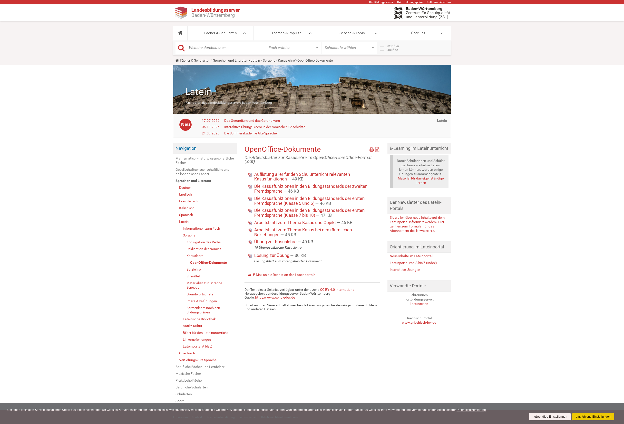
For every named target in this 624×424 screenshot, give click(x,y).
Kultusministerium (439, 2)
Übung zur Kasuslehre (276, 241)
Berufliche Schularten (192, 387)
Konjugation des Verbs (203, 242)
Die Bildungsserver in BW (385, 2)
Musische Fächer (188, 374)
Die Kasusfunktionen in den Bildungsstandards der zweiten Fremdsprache (311, 189)
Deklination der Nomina (204, 249)
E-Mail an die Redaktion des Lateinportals (284, 275)
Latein (255, 60)
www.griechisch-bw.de (419, 322)
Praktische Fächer (189, 380)
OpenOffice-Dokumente (208, 262)
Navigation (186, 148)
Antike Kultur (192, 326)
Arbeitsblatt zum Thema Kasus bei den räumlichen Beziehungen (303, 232)
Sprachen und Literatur (230, 60)
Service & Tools (352, 33)
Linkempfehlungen (197, 339)
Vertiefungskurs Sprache (197, 360)
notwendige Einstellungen (550, 416)
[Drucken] (372, 148)
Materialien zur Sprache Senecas (204, 285)
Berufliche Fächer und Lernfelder (200, 367)
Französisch (188, 201)
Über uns (418, 33)
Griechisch (187, 353)
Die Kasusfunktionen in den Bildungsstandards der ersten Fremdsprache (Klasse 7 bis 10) (309, 213)
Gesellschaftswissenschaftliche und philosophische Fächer (203, 172)
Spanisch (186, 215)
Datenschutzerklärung (471, 410)
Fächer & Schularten (220, 33)
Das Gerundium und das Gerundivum (252, 120)
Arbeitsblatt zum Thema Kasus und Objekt (295, 222)
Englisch (185, 194)
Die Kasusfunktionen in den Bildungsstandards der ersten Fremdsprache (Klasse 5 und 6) (309, 201)
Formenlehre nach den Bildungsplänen (203, 310)
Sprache (269, 60)
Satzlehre (193, 269)
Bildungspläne (414, 2)
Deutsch (185, 187)
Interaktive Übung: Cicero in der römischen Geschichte (264, 127)
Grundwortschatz (199, 294)
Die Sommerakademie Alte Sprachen (251, 133)
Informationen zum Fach (201, 228)
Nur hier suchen (393, 48)
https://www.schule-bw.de (275, 297)
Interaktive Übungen (201, 301)
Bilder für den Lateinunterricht (205, 333)
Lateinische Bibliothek (199, 319)
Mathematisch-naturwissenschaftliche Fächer (205, 160)
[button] (180, 33)
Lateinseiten (419, 304)
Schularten (184, 394)
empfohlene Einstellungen (593, 416)
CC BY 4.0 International (337, 290)
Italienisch (187, 208)
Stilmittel (193, 276)
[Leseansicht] (377, 148)
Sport (180, 401)
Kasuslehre (286, 60)
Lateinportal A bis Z (197, 346)
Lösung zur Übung (272, 255)
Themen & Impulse (286, 33)
